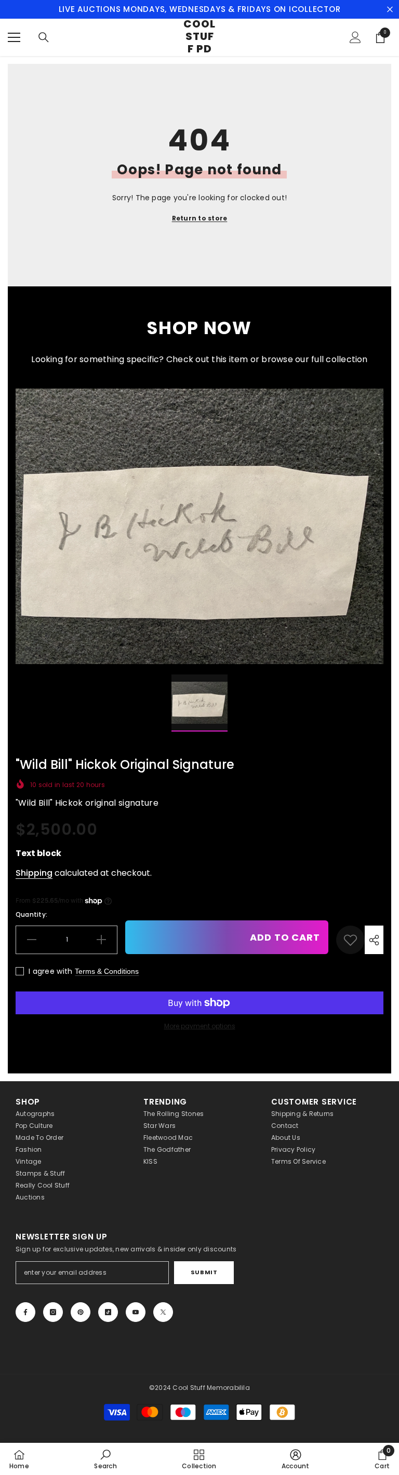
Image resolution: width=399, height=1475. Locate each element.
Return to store (200, 218)
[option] (199, 526)
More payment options (199, 1026)
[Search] (43, 37)
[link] (350, 940)
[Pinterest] (80, 1312)
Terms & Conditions (107, 971)
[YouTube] (135, 1312)
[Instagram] (53, 1312)
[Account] (355, 37)
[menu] (14, 37)
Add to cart (285, 937)
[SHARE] (374, 940)
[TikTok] (108, 1312)
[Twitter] (163, 1312)
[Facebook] (25, 1312)
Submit (204, 1272)
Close (390, 9)
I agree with (50, 971)
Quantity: (31, 914)
